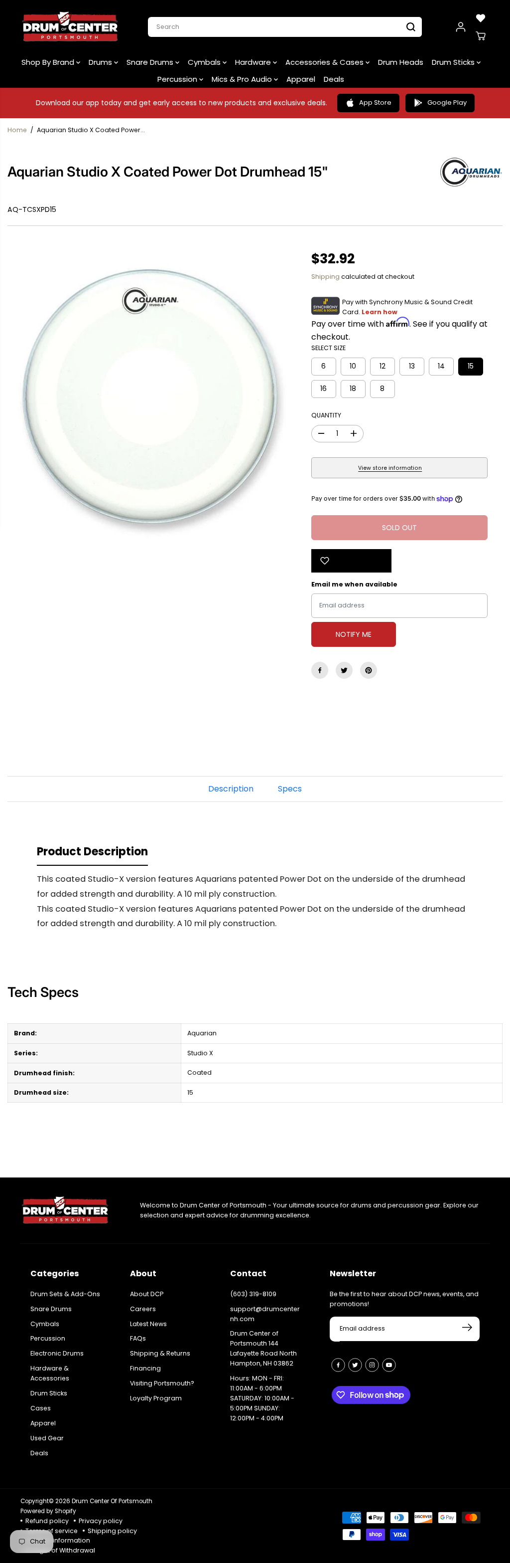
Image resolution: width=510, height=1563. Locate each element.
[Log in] (461, 27)
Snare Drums (151, 62)
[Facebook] (319, 670)
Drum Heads (400, 62)
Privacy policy (101, 1521)
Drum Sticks (454, 62)
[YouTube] (389, 1365)
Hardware (254, 62)
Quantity (326, 415)
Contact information (57, 1540)
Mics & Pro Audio (243, 79)
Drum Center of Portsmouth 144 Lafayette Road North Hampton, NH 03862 (263, 1348)
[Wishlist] (481, 18)
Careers (143, 1309)
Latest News (148, 1324)
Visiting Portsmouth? (162, 1383)
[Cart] (481, 36)
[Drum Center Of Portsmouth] (70, 27)
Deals (334, 79)
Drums (101, 62)
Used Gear (47, 1438)
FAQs (138, 1338)
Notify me (354, 634)
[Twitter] (344, 670)
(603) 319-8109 (253, 1294)
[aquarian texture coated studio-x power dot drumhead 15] (151, 398)
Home (17, 130)
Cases (40, 1408)
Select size (328, 348)
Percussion (178, 79)
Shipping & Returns (160, 1353)
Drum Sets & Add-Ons (65, 1294)
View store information (390, 468)
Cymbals (205, 62)
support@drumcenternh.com (265, 1314)
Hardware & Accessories (49, 1373)
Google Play (447, 102)
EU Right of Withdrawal (60, 1550)
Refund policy (47, 1521)
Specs (290, 788)
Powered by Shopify (48, 1511)
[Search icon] (411, 27)
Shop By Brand (48, 62)
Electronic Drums (57, 1353)
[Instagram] (372, 1365)
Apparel (300, 79)
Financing (145, 1368)
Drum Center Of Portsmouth (112, 1501)
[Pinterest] (368, 670)
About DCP (146, 1294)
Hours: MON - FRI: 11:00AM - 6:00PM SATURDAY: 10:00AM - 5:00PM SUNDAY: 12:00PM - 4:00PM (262, 1398)
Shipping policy (112, 1531)
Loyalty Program (156, 1398)
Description (231, 788)
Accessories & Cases (325, 62)
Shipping (325, 276)
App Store (375, 102)
